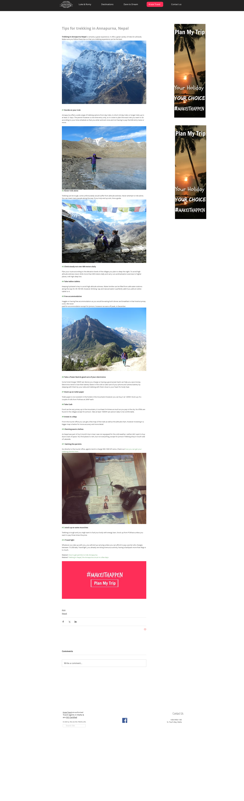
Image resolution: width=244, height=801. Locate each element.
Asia (63, 610)
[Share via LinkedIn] (75, 621)
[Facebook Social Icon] (124, 720)
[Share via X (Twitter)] (69, 621)
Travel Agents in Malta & (74, 714)
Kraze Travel (67, 712)
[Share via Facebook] (63, 621)
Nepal (64, 613)
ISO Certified (71, 717)
